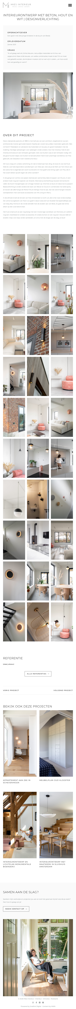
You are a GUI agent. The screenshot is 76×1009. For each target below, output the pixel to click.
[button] (70, 5)
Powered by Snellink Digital (31, 1006)
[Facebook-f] (36, 1002)
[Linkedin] (40, 1002)
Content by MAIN (48, 1006)
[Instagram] (33, 1002)
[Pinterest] (43, 1002)
